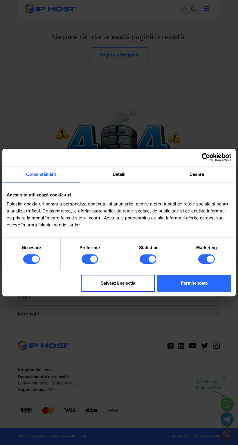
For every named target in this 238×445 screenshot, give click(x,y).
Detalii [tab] (119, 174)
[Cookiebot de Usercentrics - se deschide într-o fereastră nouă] (206, 157)
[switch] (90, 259)
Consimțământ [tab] (41, 174)
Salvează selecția (118, 283)
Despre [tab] (197, 174)
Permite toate (194, 283)
